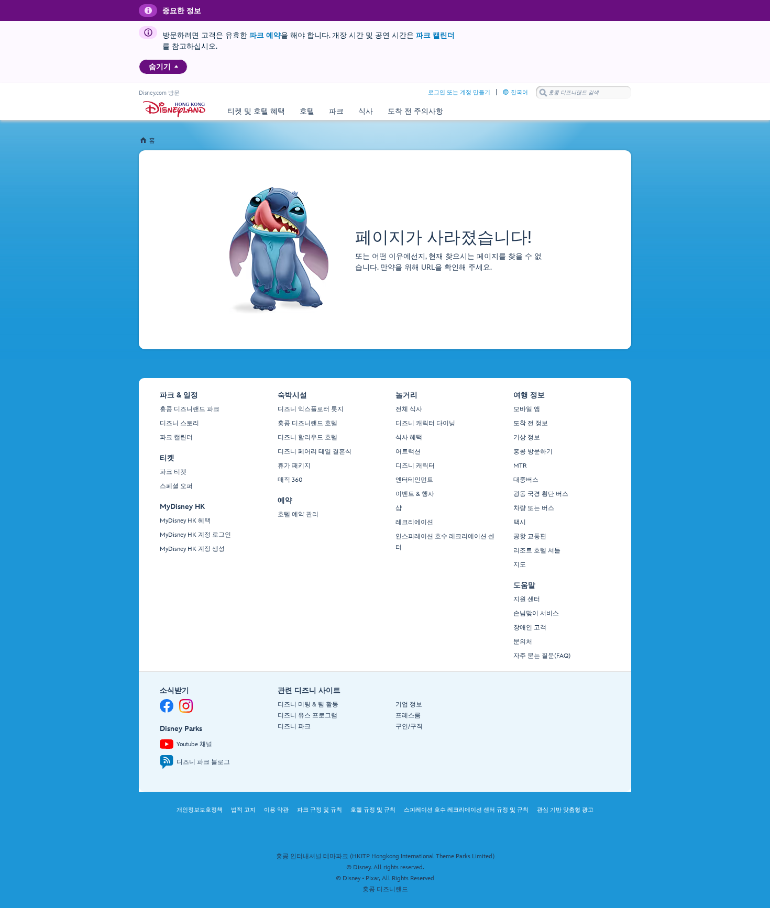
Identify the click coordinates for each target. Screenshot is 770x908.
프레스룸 (408, 715)
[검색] (543, 92)
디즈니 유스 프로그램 (307, 715)
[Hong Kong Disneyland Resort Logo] (174, 109)
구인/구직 (409, 726)
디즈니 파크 (294, 726)
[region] (163, 66)
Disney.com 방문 (159, 93)
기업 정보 (408, 704)
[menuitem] (176, 66)
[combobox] (583, 92)
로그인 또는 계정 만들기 (459, 92)
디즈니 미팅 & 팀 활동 (308, 704)
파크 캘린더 (435, 35)
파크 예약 (265, 35)
